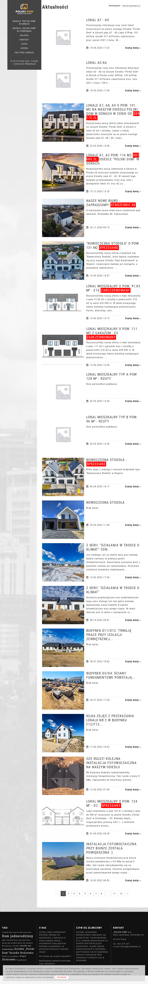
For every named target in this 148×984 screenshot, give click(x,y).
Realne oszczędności (10, 956)
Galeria (24, 35)
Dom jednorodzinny (17, 936)
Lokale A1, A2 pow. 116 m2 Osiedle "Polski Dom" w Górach (112, 159)
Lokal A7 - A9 (97, 20)
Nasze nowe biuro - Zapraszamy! (110, 203)
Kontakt (24, 39)
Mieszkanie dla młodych (23, 943)
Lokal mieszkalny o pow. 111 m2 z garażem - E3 (111, 333)
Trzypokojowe (21, 960)
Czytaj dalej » (133, 47)
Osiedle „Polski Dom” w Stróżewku (24, 29)
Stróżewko (9, 959)
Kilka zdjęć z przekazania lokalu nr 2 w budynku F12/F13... (110, 720)
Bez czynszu (15, 932)
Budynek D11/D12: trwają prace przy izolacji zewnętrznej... (109, 635)
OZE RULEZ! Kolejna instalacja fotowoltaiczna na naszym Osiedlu (111, 763)
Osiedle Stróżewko (22, 952)
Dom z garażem (20, 940)
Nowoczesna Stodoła (105, 502)
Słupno (23, 956)
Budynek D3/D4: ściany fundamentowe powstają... (110, 675)
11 (114, 893)
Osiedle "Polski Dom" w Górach (24, 22)
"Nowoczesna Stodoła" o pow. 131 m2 (113, 245)
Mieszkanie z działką (10, 946)
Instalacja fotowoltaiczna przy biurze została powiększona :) (111, 848)
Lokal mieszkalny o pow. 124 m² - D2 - (111, 803)
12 (121, 893)
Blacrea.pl (30, 64)
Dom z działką (7, 940)
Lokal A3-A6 (96, 63)
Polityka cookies (24, 52)
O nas (24, 44)
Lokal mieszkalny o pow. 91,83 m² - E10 (113, 288)
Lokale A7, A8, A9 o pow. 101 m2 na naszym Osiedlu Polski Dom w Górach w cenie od (113, 111)
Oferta (24, 48)
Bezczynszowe (26, 932)
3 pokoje (5, 932)
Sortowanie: (115, 5)
